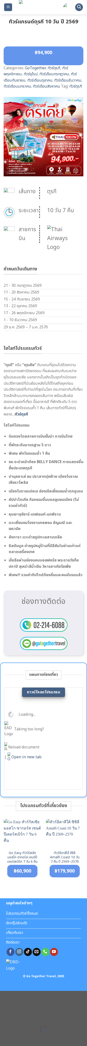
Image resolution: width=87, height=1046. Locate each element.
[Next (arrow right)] (19, 1037)
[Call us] (45, 952)
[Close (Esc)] (4, 1017)
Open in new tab (26, 757)
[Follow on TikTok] (28, 952)
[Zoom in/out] (19, 1017)
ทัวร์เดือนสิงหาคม (46, 86)
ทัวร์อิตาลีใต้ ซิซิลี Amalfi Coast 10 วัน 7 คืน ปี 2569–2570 (65, 857)
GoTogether (35, 68)
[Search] (79, 7)
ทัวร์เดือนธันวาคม (67, 80)
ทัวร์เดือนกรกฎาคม (54, 74)
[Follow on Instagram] (19, 952)
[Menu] (8, 7)
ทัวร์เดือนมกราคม (17, 86)
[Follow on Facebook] (10, 952)
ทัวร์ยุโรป (30, 74)
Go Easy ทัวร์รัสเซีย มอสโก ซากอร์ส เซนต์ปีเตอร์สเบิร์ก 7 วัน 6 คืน (22, 857)
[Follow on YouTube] (54, 952)
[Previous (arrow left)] (4, 1037)
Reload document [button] (23, 747)
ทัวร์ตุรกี (54, 68)
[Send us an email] (37, 952)
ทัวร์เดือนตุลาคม (39, 80)
